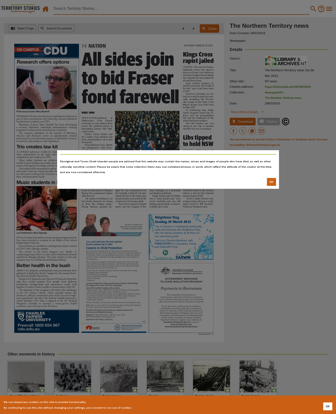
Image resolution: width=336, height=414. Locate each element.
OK (271, 182)
